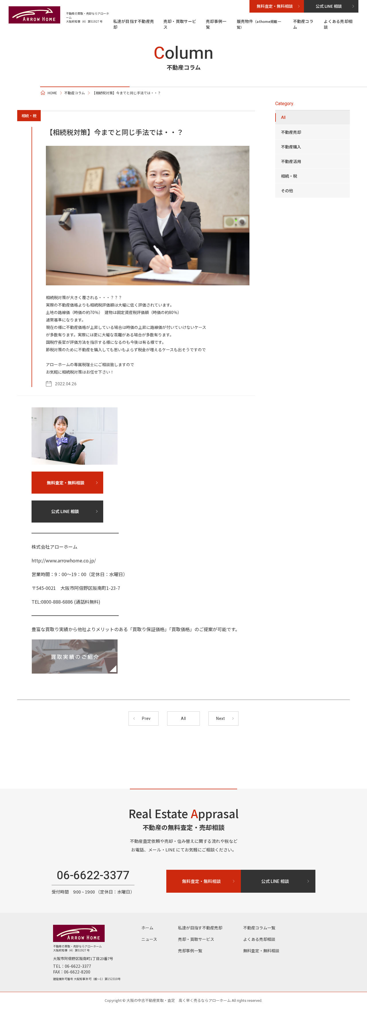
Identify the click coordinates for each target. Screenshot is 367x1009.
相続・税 (289, 176)
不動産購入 (291, 147)
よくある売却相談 (338, 24)
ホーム (147, 928)
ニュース (149, 939)
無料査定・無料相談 (261, 950)
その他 (287, 190)
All (283, 117)
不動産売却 (291, 132)
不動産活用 (291, 161)
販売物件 (259, 24)
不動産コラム (303, 24)
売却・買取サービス (179, 24)
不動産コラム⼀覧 (259, 928)
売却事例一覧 (216, 24)
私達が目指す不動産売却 (133, 24)
